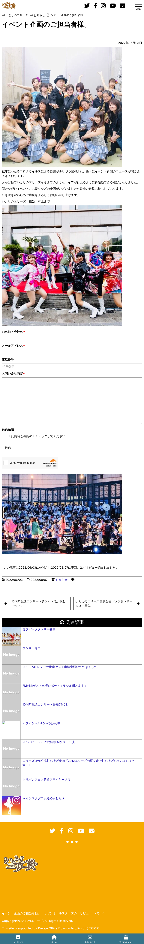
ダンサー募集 (31, 648)
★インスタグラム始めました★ (43, 798)
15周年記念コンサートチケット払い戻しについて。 (38, 603)
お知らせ (62, 580)
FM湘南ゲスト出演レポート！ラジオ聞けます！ (54, 685)
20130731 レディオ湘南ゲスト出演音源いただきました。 (61, 667)
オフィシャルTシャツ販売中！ (42, 723)
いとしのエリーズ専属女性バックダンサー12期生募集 (103, 603)
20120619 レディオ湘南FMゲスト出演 (48, 742)
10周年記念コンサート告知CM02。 (46, 704)
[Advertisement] (72, 878)
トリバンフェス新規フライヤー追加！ (48, 779)
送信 (8, 447)
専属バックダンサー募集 (39, 629)
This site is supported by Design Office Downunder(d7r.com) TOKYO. (51, 928)
